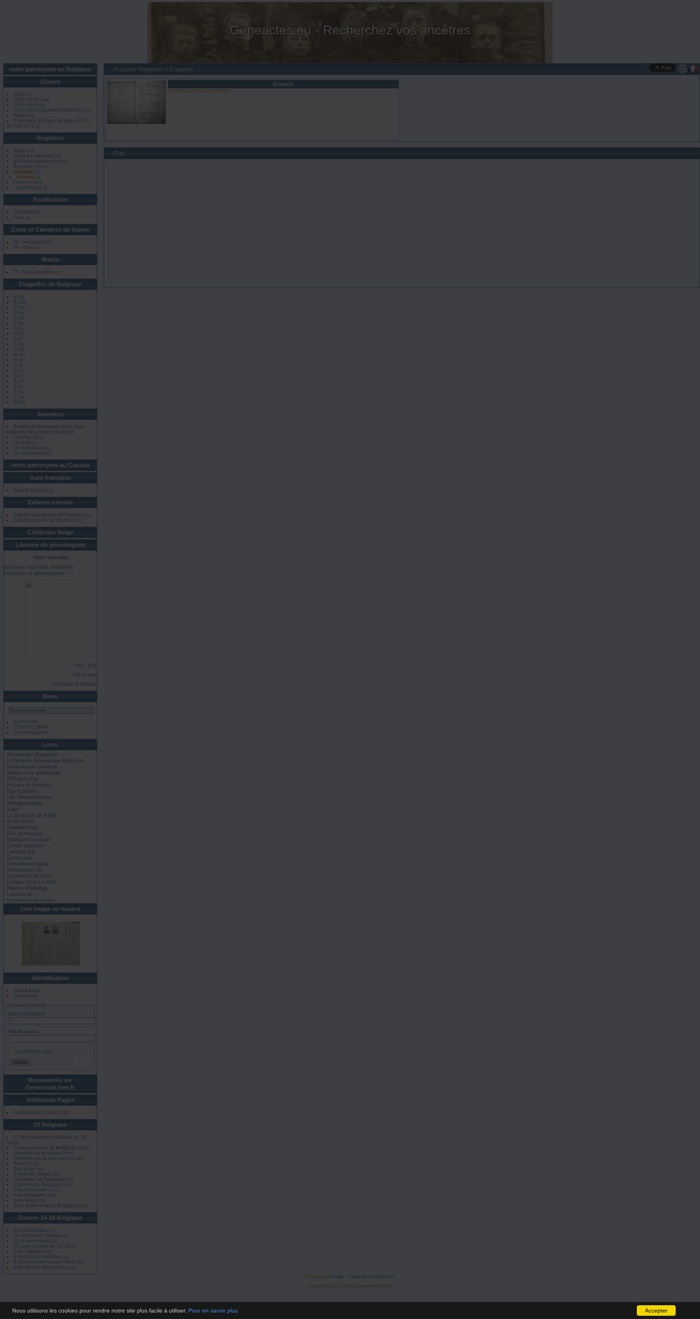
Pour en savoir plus (213, 1310)
